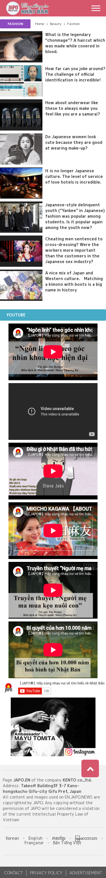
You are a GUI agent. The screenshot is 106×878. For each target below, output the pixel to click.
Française (34, 842)
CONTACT (13, 872)
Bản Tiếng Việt (67, 842)
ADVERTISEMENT (86, 872)
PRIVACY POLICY (46, 872)
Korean (12, 838)
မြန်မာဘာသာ (86, 838)
